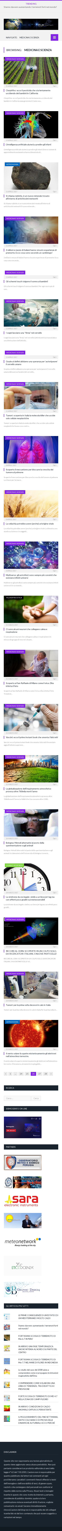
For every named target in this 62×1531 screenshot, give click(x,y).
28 (46, 1074)
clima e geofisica (14, 865)
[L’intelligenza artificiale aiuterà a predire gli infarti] (31, 125)
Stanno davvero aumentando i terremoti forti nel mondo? (30, 7)
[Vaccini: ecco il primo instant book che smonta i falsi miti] (31, 718)
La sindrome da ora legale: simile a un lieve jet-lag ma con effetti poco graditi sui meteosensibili (30, 898)
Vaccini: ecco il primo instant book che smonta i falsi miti (32, 737)
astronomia (12, 164)
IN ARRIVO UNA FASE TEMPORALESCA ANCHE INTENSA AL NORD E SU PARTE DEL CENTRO (37, 1349)
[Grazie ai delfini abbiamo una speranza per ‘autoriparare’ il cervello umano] (31, 354)
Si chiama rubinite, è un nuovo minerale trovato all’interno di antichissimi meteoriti (28, 197)
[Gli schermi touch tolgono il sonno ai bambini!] (31, 274)
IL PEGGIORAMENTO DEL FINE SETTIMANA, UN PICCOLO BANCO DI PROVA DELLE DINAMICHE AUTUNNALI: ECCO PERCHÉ (38, 1420)
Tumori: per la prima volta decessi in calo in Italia (28, 1005)
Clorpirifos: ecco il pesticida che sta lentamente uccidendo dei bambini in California (28, 91)
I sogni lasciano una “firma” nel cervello (24, 332)
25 (27, 1074)
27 (39, 1074)
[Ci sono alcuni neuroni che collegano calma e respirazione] (31, 610)
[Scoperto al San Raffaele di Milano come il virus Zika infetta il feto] (31, 664)
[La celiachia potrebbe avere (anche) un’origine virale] (31, 504)
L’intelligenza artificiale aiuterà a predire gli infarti (28, 144)
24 (21, 1074)
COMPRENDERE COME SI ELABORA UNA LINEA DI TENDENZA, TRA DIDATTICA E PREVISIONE (36, 1386)
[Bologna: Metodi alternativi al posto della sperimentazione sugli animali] (31, 823)
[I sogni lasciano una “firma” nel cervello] (31, 313)
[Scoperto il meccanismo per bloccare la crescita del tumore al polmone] (31, 450)
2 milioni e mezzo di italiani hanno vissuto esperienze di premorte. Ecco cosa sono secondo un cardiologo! (31, 251)
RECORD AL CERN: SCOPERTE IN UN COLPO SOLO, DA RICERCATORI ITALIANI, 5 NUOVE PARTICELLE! (31, 952)
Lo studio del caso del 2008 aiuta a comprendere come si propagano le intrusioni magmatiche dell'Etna (38, 1373)
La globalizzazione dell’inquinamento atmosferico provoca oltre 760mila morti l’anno (28, 790)
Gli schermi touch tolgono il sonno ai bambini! (27, 281)
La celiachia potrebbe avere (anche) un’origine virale (30, 523)
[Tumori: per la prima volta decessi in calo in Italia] (31, 986)
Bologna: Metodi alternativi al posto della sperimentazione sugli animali (25, 844)
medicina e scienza (15, 59)
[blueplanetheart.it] (31, 24)
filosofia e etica (14, 597)
